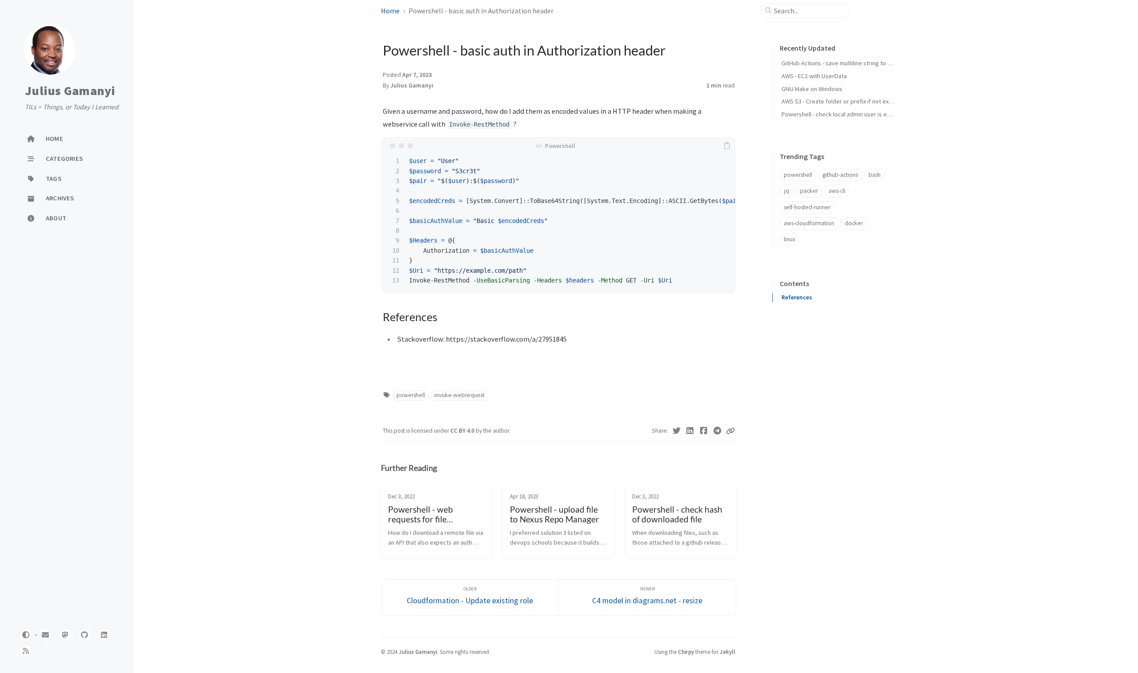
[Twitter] (677, 431)
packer (809, 191)
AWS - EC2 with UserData (814, 76)
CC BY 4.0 (463, 430)
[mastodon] (65, 635)
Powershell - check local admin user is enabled (843, 114)
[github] (84, 635)
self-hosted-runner (807, 207)
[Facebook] (704, 431)
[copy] (727, 146)
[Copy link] (730, 431)
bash (875, 175)
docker (854, 223)
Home (390, 10)
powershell (411, 395)
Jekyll (727, 651)
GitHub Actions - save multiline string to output (843, 63)
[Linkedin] (690, 431)
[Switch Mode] (26, 635)
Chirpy (686, 651)
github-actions (840, 175)
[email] (45, 635)
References (796, 297)
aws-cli (837, 191)
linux (789, 239)
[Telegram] (717, 431)
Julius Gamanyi (70, 91)
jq (786, 191)
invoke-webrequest (459, 395)
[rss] (26, 651)
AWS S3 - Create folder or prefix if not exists (839, 101)
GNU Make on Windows (811, 89)
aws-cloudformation (809, 223)
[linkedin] (104, 635)
